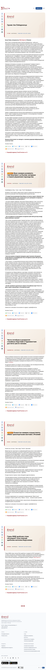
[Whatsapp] (2, 658)
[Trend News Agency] (4, 617)
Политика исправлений (28, 640)
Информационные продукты (7, 647)
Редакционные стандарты (29, 639)
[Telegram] (13, 658)
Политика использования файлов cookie (32, 651)
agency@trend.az (4, 627)
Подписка (3, 645)
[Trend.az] (5, 8)
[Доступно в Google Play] (13, 663)
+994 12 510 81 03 (4, 626)
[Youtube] (10, 658)
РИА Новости (22, 40)
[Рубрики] (44, 8)
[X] (8, 658)
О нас (25, 633)
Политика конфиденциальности (30, 647)
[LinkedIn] (16, 658)
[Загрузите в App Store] (5, 663)
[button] (2, 14)
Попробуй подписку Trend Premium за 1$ (17, 152)
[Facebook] (5, 658)
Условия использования (29, 645)
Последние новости (5, 633)
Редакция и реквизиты (28, 635)
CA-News (11, 362)
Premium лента (4, 635)
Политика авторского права (29, 649)
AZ (41, 667)
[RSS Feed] (18, 658)
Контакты (26, 637)
